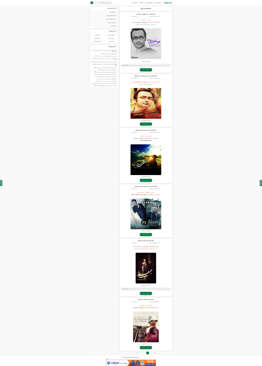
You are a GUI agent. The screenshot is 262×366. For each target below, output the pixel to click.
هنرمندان (113, 26)
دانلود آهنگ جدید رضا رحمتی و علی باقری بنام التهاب (145, 186)
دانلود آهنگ (157, 22)
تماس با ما (134, 2)
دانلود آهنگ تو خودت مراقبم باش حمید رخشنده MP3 (105, 72)
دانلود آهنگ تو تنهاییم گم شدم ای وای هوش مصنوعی (105, 74)
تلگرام (131, 357)
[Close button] (155, 359)
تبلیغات (141, 2)
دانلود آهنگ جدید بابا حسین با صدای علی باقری (145, 130)
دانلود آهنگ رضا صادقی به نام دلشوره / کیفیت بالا (106, 76)
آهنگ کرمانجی (97, 38)
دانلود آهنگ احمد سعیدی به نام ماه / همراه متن (106, 79)
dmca (136, 357)
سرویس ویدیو (149, 2)
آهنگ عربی (111, 41)
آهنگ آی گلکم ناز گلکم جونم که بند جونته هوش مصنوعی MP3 (105, 65)
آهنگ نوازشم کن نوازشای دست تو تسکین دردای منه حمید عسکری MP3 (105, 51)
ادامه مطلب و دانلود (146, 69)
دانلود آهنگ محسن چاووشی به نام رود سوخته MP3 (105, 56)
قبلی (154, 353)
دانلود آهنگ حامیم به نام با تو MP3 (109, 54)
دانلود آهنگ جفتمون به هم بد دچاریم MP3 (107, 70)
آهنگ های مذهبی (97, 41)
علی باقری (145, 22)
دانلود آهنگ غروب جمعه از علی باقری (146, 240)
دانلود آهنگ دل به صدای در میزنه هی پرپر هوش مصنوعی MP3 (105, 59)
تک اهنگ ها (112, 12)
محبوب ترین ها (111, 22)
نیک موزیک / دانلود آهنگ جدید (168, 3)
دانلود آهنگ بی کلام (111, 15)
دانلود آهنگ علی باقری (146, 8)
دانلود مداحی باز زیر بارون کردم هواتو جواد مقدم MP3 (105, 85)
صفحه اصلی (158, 2)
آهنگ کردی (111, 38)
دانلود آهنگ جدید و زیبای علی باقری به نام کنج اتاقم (145, 76)
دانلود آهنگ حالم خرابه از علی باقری (146, 299)
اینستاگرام (125, 357)
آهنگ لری (97, 35)
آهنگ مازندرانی (111, 35)
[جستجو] (92, 3)
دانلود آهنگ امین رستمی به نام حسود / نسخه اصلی (105, 81)
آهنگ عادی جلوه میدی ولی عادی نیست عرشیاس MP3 (105, 67)
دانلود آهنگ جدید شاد (110, 19)
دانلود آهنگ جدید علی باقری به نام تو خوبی (146, 14)
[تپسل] (107, 359)
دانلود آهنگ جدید (155, 138)
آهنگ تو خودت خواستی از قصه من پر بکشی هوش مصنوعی (104, 83)
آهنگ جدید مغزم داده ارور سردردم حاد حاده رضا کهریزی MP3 (104, 62)
